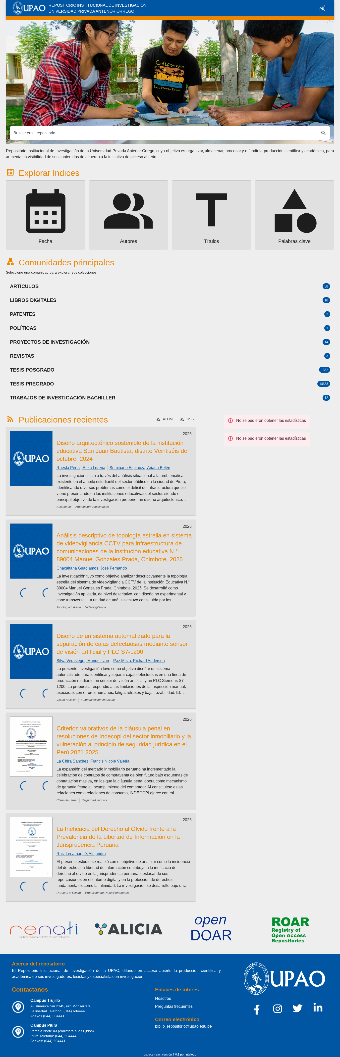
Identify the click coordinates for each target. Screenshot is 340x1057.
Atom (168, 419)
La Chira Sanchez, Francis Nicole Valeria (93, 761)
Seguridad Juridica (94, 800)
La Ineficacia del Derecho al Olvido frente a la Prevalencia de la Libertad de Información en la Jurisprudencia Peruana (118, 836)
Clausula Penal (67, 800)
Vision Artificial (66, 700)
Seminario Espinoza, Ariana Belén (140, 468)
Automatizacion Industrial (98, 700)
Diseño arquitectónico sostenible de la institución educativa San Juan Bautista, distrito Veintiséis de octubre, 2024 (122, 450)
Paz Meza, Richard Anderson (139, 661)
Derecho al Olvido (69, 893)
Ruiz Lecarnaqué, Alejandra (81, 854)
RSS (190, 419)
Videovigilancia (95, 607)
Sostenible (64, 507)
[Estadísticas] (322, 8)
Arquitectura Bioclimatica (92, 507)
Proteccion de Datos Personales (107, 893)
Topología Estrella (69, 607)
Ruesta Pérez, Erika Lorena (81, 468)
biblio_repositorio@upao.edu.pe (183, 1026)
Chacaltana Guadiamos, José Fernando (92, 568)
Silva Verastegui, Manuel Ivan (83, 661)
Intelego (190, 1054)
